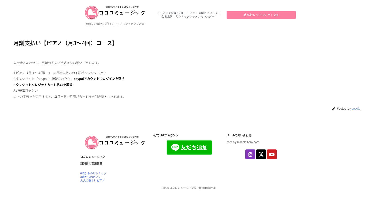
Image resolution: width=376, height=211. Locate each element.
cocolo (356, 108)
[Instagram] (250, 154)
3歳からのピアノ (90, 176)
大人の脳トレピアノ (92, 180)
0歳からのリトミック (93, 173)
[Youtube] (272, 154)
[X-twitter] (261, 154)
